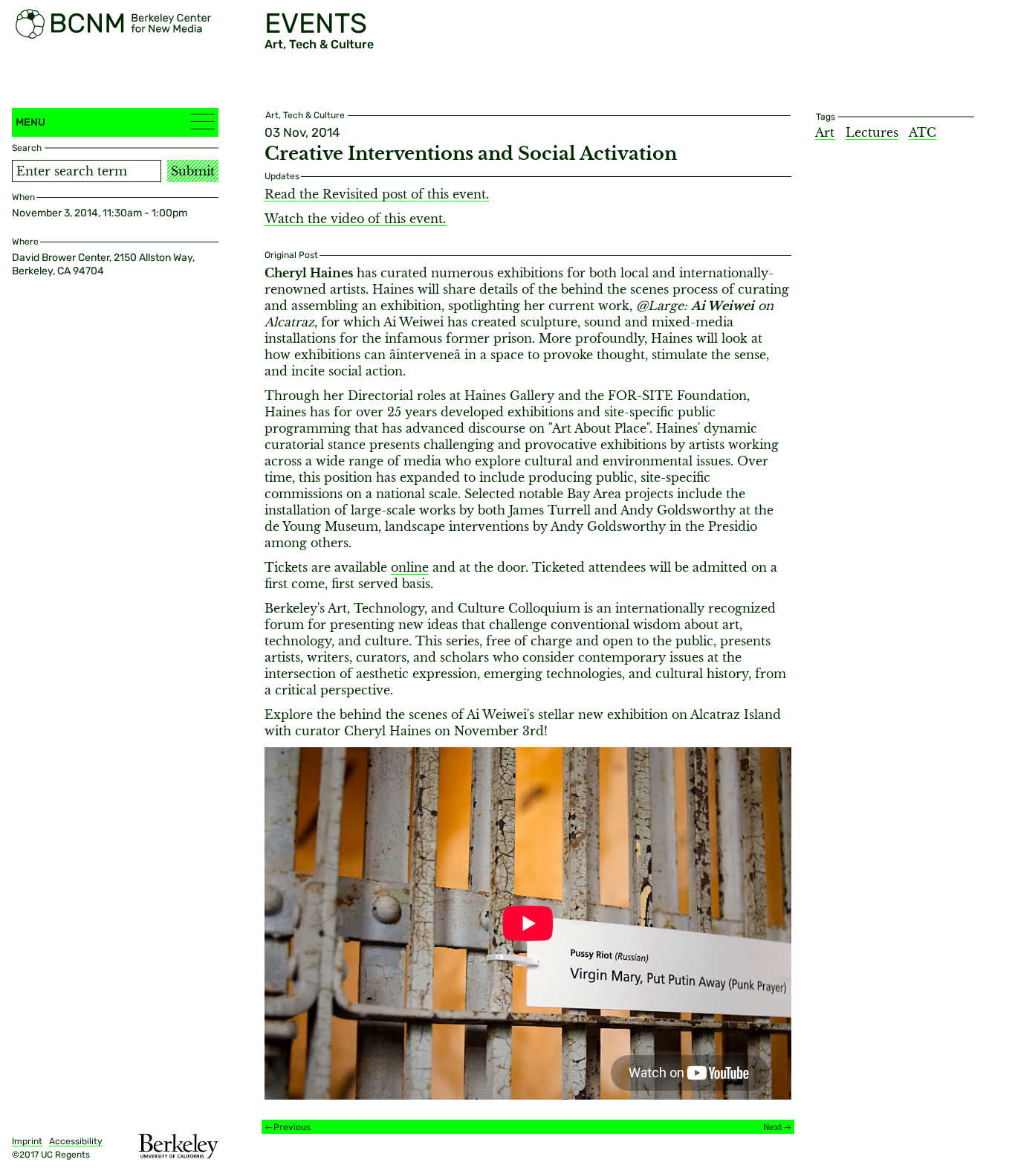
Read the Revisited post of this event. (377, 194)
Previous (292, 1127)
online (410, 567)
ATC (922, 132)
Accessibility (76, 1141)
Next (772, 1127)
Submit (193, 171)
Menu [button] (30, 122)
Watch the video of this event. (355, 218)
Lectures (872, 132)
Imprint (27, 1141)
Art (824, 132)
